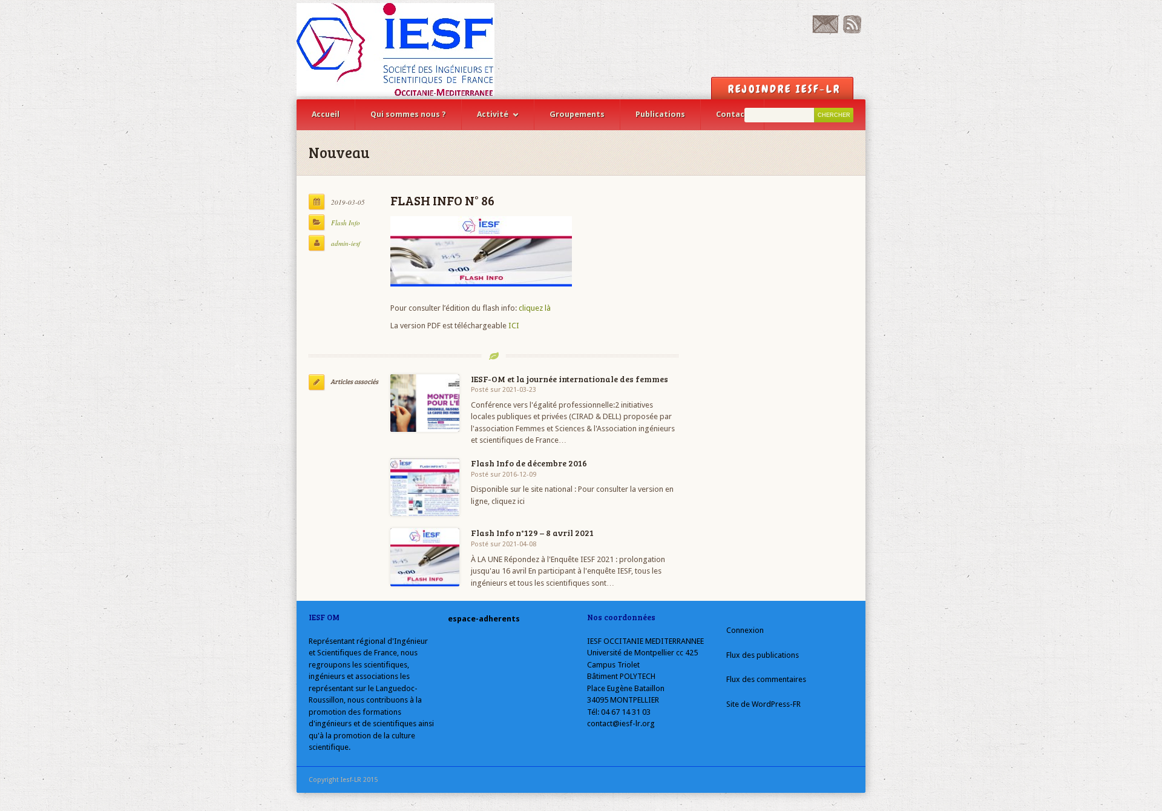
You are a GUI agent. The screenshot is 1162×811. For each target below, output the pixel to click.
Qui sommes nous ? (408, 114)
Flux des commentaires (766, 679)
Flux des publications (762, 655)
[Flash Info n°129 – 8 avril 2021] (425, 557)
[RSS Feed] (852, 30)
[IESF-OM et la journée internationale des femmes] (425, 403)
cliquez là (534, 308)
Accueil (326, 114)
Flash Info (345, 222)
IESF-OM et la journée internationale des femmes (569, 379)
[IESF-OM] (395, 49)
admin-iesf (345, 243)
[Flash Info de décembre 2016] (425, 487)
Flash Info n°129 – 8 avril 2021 (532, 532)
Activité (492, 114)
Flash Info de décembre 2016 (529, 463)
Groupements (577, 114)
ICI (513, 325)
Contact (732, 114)
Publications (660, 114)
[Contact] (825, 30)
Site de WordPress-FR (763, 704)
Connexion (745, 630)
